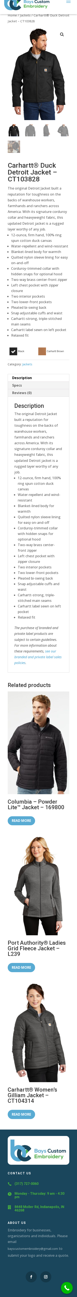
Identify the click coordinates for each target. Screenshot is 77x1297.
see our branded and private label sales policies (38, 657)
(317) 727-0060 (26, 1184)
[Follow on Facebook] (31, 1276)
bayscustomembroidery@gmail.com (33, 1249)
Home (12, 15)
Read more (21, 820)
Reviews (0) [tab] (22, 392)
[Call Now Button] (67, 1288)
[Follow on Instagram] (45, 1276)
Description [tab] (22, 377)
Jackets (25, 15)
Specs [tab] (17, 385)
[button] (62, 34)
